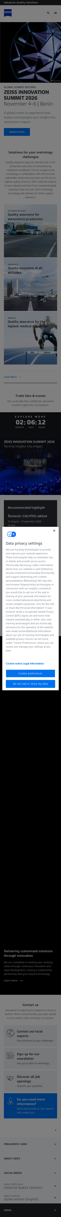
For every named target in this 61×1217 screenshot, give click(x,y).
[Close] (54, 530)
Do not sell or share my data (30, 683)
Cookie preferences (30, 673)
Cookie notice (14, 663)
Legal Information (33, 663)
